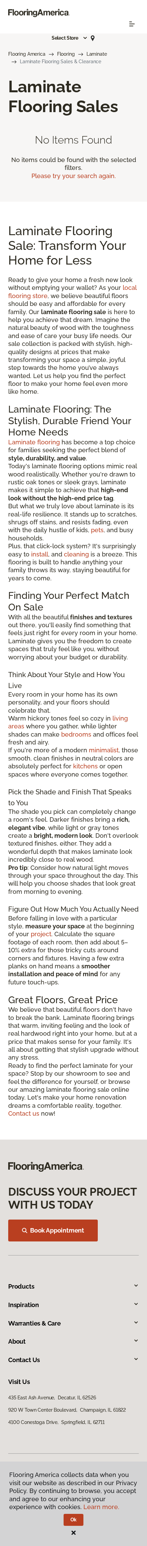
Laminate (96, 54)
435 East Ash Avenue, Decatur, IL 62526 (52, 1397)
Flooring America (26, 54)
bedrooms (76, 734)
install (39, 554)
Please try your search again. (73, 175)
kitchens (85, 766)
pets (97, 530)
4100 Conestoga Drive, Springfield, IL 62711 (56, 1422)
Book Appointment (57, 1230)
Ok (73, 1519)
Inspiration (23, 1304)
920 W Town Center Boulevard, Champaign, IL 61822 (67, 1410)
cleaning (76, 554)
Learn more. (101, 1506)
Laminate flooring (34, 442)
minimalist (104, 750)
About (17, 1341)
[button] (70, 38)
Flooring (66, 54)
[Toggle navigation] (132, 24)
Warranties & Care (34, 1323)
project (41, 934)
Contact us (23, 1113)
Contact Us (24, 1359)
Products (21, 1286)
